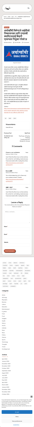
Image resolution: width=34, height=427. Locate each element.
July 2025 (4, 375)
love (4, 275)
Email (6, 234)
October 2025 (5, 368)
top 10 (11, 283)
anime (10, 262)
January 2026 (5, 361)
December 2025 (6, 363)
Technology (5, 342)
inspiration (11, 270)
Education (4, 307)
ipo (5, 118)
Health (3, 321)
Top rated (16, 283)
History (4, 323)
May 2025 (4, 380)
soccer (19, 281)
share (15, 118)
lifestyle (26, 273)
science (9, 281)
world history (5, 286)
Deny (17, 416)
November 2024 (6, 392)
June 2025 (4, 377)
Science (4, 337)
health (14, 267)
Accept (17, 412)
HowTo (3, 325)
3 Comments (26, 42)
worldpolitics (13, 286)
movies (13, 275)
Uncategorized (6, 349)
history (26, 267)
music (18, 275)
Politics (4, 335)
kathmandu (16, 273)
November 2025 (6, 366)
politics (25, 278)
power (4, 281)
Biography (4, 299)
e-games (17, 265)
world (26, 283)
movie (8, 275)
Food (3, 316)
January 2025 (5, 387)
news (12, 278)
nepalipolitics (5, 278)
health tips (20, 267)
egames (22, 265)
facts (28, 265)
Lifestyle (4, 328)
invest (10, 273)
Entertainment (5, 309)
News (3, 332)
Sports (3, 339)
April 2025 (4, 382)
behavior (15, 262)
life (21, 273)
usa (21, 283)
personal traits (18, 278)
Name (6, 226)
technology (5, 283)
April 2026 (4, 359)
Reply (27, 152)
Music (3, 330)
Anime (3, 295)
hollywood (5, 270)
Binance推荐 (9, 171)
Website (6, 242)
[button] (31, 396)
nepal (10, 118)
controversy (22, 262)
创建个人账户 (9, 187)
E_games (4, 311)
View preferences (17, 421)
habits (9, 267)
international (27, 270)
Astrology (4, 297)
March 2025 (5, 384)
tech (29, 281)
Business (7, 27)
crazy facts (5, 265)
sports (25, 281)
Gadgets (4, 318)
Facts (3, 314)
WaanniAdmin (10, 124)
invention (5, 273)
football (4, 267)
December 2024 (6, 389)
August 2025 (5, 373)
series (15, 281)
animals (4, 262)
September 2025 (6, 370)
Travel (3, 346)
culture (11, 265)
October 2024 (5, 394)
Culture (4, 304)
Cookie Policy (16, 424)
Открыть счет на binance (13, 152)
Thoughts (4, 344)
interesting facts (19, 270)
